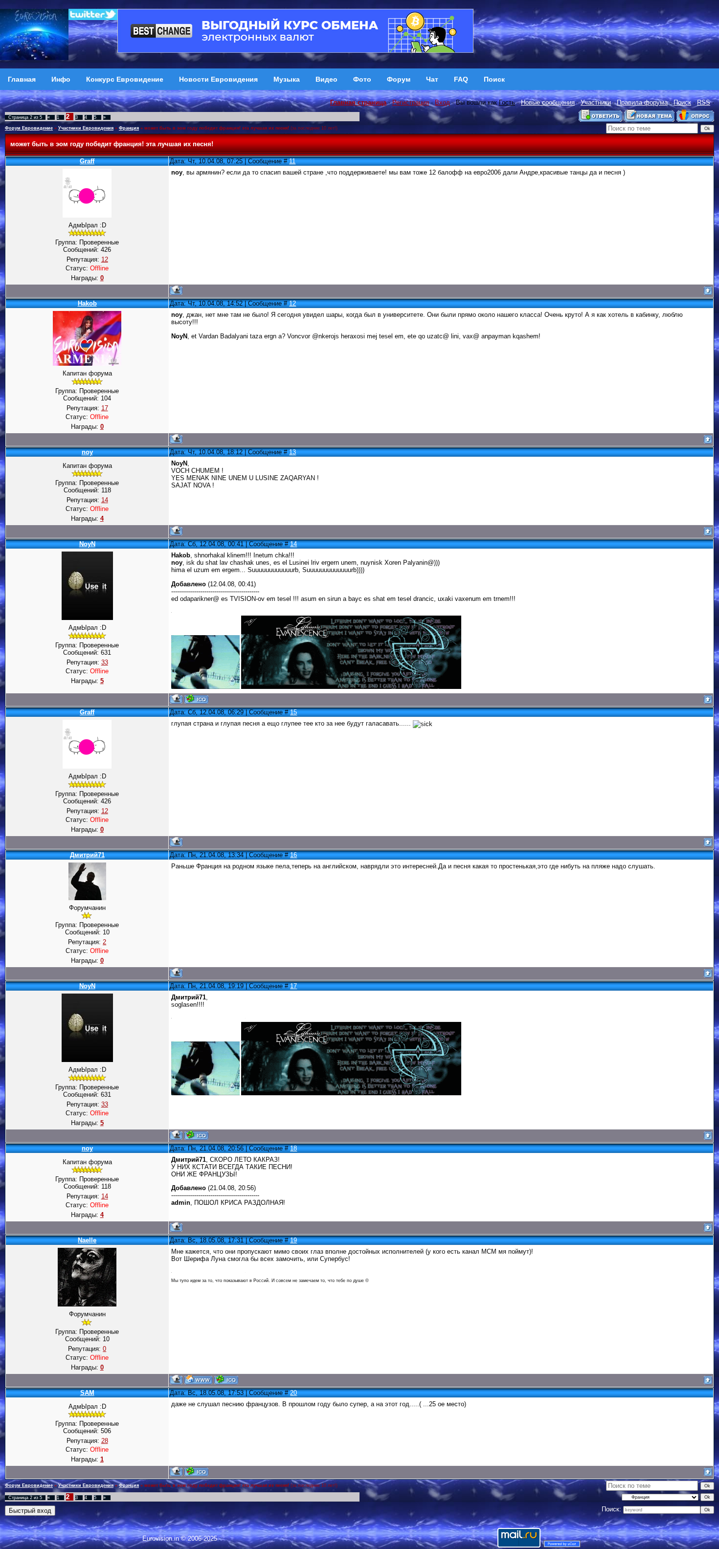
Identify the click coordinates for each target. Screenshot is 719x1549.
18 (293, 1148)
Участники (596, 102)
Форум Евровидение (29, 128)
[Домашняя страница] (198, 1379)
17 (293, 986)
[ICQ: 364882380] (226, 1379)
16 (293, 855)
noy (87, 452)
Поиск (682, 102)
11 (292, 161)
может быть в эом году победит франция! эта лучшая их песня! (216, 128)
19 (293, 1240)
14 (293, 544)
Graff (87, 161)
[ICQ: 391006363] (196, 1471)
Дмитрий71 (87, 855)
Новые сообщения (548, 102)
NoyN (87, 544)
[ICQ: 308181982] (196, 699)
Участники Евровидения (85, 128)
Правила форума (642, 102)
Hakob (87, 303)
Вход (442, 102)
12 (292, 303)
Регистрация (410, 102)
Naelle (87, 1240)
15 (293, 712)
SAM (87, 1392)
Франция (129, 128)
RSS (703, 102)
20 (293, 1392)
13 (292, 452)
